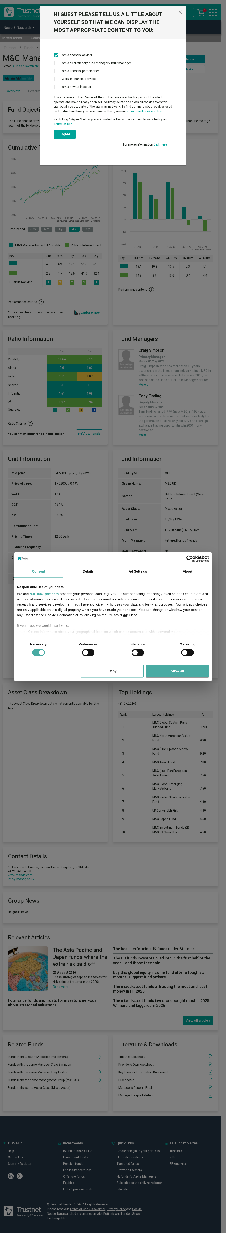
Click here (160, 144)
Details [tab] (88, 571)
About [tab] (187, 571)
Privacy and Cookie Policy (144, 111)
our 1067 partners (44, 594)
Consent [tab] (38, 571)
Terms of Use (63, 124)
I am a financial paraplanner (80, 71)
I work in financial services (78, 79)
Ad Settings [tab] (138, 571)
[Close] (180, 12)
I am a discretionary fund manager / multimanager (96, 63)
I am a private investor (76, 87)
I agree (64, 134)
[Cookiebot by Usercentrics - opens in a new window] (189, 558)
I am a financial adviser (76, 55)
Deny (112, 671)
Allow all (177, 671)
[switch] (88, 652)
